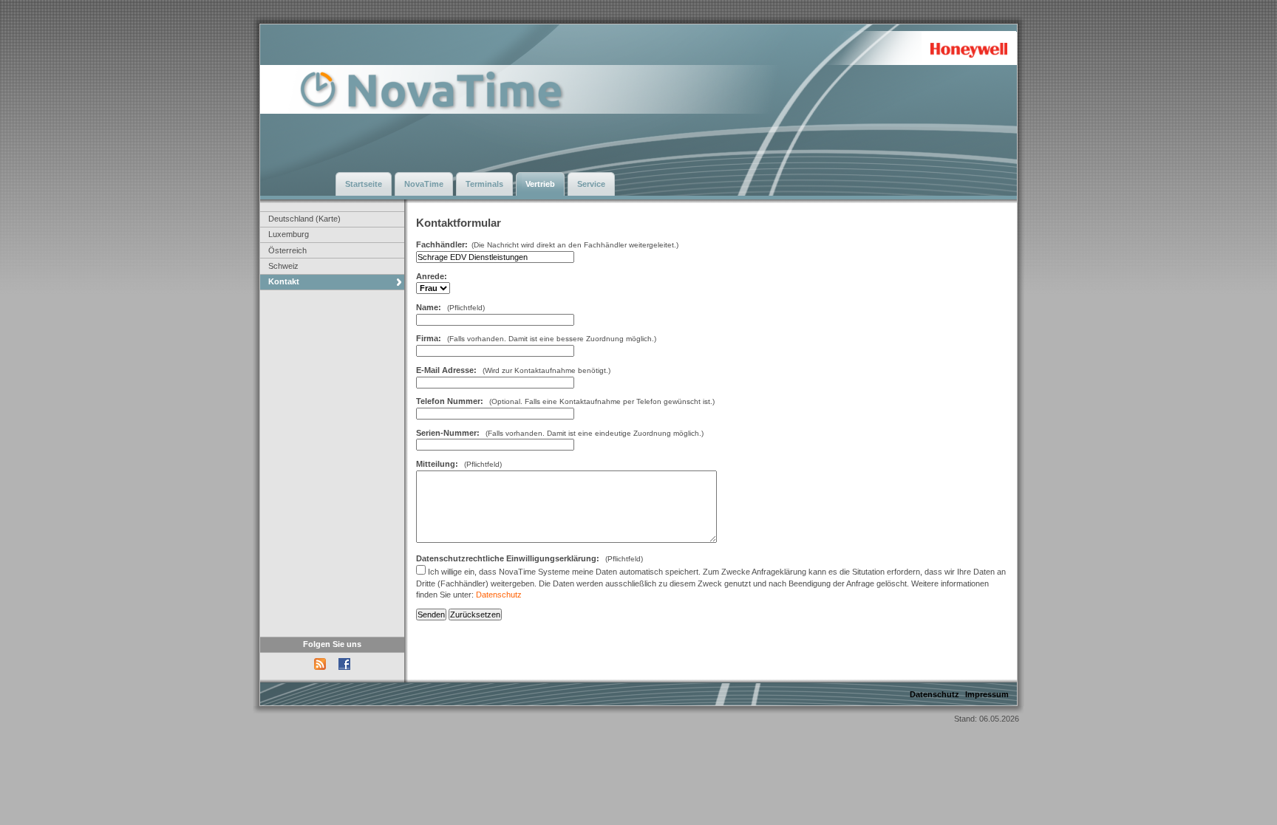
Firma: (429, 338)
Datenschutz (499, 594)
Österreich (287, 250)
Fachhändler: (442, 244)
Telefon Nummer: (449, 401)
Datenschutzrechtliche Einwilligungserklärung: (507, 558)
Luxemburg (288, 234)
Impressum (987, 694)
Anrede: (431, 276)
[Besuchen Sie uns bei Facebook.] (344, 672)
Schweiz (283, 265)
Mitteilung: (437, 463)
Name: (428, 307)
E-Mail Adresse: (446, 370)
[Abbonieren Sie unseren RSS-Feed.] (321, 672)
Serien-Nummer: (448, 432)
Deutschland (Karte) (304, 218)
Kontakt (283, 281)
